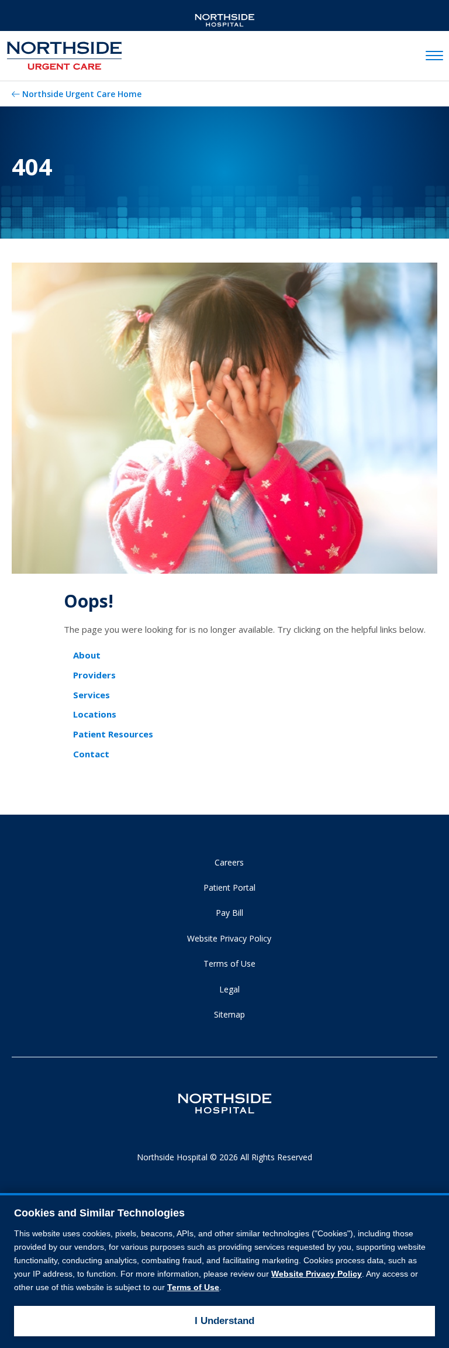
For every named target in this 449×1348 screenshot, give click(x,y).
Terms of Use (229, 963)
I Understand (224, 1320)
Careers (229, 862)
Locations (94, 714)
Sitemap (229, 1014)
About (87, 655)
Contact (91, 754)
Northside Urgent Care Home (81, 93)
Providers (94, 675)
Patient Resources (113, 734)
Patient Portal (229, 887)
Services (91, 695)
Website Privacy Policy (229, 938)
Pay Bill (229, 912)
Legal (229, 989)
